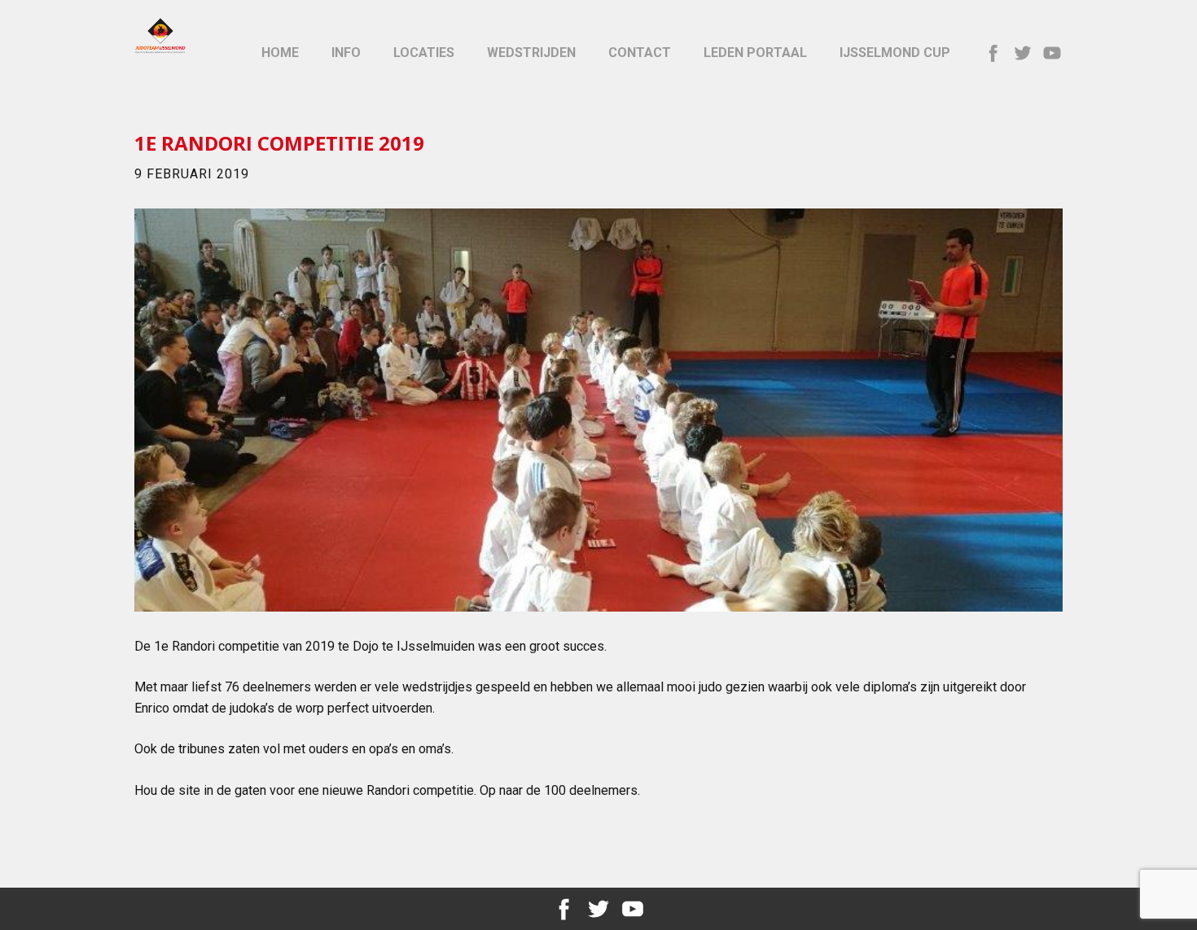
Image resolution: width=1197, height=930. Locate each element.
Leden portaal (755, 52)
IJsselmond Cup (895, 52)
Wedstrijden (531, 52)
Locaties (423, 52)
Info (346, 52)
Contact (639, 52)
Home (280, 52)
